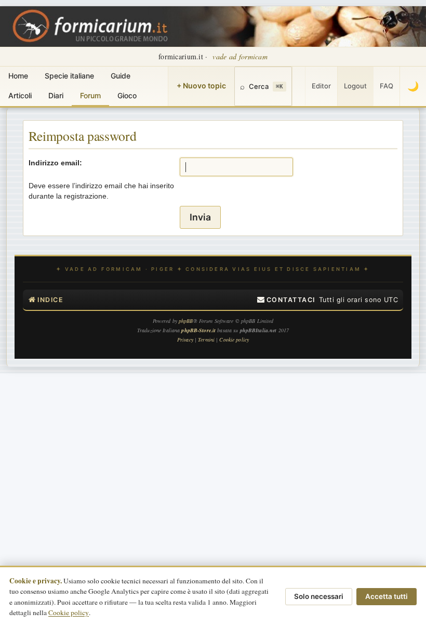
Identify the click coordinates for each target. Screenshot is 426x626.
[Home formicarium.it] (213, 26)
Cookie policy (68, 612)
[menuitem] (286, 300)
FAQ (386, 86)
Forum (90, 95)
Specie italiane (69, 75)
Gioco (127, 95)
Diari (55, 95)
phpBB (186, 320)
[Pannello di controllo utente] (298, 86)
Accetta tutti (386, 596)
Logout (355, 86)
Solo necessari (318, 596)
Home (18, 75)
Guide (120, 75)
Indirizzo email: (55, 163)
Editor (321, 86)
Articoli (20, 95)
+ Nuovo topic (201, 85)
